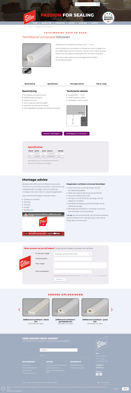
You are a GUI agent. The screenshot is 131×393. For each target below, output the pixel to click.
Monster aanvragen (51, 134)
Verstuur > (42, 355)
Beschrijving (30, 84)
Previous (19, 310)
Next (112, 310)
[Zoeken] (98, 4)
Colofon (54, 382)
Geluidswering (27, 370)
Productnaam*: (41, 258)
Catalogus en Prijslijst (77, 368)
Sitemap (48, 382)
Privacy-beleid (83, 275)
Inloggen (105, 3)
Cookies (34, 382)
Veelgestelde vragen (76, 365)
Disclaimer (41, 382)
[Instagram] (100, 374)
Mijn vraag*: (40, 264)
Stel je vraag (101, 84)
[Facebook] (97, 374)
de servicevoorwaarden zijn (94, 275)
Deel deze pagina (104, 382)
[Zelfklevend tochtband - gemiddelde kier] (65, 307)
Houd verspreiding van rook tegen (55, 371)
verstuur (59, 279)
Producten (30, 26)
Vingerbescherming (28, 373)
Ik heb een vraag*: (43, 253)
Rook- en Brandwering (29, 368)
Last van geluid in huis (53, 368)
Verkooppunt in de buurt (76, 134)
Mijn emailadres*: (42, 271)
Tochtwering (26, 365)
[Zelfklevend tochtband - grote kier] (95, 307)
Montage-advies (77, 84)
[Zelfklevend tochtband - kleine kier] (36, 307)
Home (24, 26)
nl (104, 5)
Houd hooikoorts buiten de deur (56, 365)
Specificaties (52, 84)
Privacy (29, 382)
